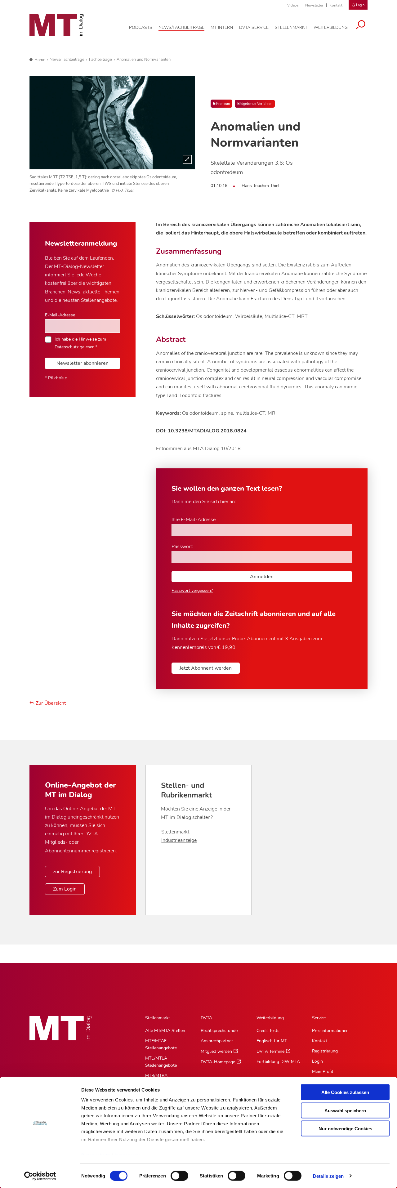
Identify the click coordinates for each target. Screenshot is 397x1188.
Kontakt (336, 5)
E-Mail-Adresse (60, 315)
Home (39, 60)
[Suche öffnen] (361, 25)
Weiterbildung (270, 1018)
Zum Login (65, 889)
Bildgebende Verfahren (254, 103)
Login (317, 1061)
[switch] (174, 1174)
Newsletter (314, 5)
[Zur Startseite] (56, 25)
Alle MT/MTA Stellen (165, 1031)
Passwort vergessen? (192, 590)
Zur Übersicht (50, 703)
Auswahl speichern (345, 1110)
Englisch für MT (271, 1041)
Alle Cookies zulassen (345, 1092)
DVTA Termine (270, 1051)
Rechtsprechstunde (219, 1031)
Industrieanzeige (179, 840)
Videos (293, 5)
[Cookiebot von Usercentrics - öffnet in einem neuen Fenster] (40, 1176)
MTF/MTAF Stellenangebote (161, 1044)
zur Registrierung (72, 871)
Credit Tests (267, 1031)
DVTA (206, 1018)
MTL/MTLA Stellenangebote (161, 1061)
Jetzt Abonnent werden (206, 668)
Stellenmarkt (175, 831)
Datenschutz (66, 347)
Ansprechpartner (217, 1041)
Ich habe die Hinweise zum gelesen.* (80, 343)
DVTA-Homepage (218, 1062)
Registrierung (325, 1051)
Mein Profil (322, 1071)
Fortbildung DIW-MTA (278, 1062)
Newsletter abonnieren (82, 363)
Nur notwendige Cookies (345, 1128)
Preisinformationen (330, 1031)
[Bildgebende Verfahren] (112, 122)
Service (319, 1018)
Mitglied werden (216, 1051)
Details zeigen (328, 1175)
